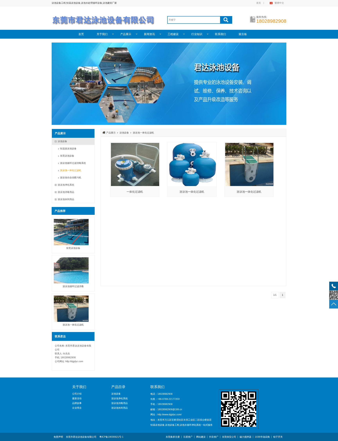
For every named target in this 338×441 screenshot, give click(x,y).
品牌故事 (77, 403)
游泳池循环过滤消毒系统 (73, 163)
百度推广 (188, 437)
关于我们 (102, 34)
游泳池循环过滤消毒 (73, 286)
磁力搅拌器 (245, 437)
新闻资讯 (149, 34)
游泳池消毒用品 (119, 403)
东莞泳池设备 (67, 155)
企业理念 (77, 408)
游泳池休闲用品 (119, 408)
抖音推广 (213, 437)
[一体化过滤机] (135, 164)
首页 (258, 3)
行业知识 (196, 34)
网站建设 (201, 437)
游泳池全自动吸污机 (70, 177)
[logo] (104, 18)
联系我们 (220, 34)
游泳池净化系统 (119, 398)
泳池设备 (124, 132)
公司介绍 (77, 393)
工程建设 (173, 34)
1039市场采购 (262, 437)
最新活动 (77, 398)
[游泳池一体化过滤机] (192, 164)
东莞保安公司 (229, 437)
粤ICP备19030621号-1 (111, 437)
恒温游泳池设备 (68, 148)
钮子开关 (278, 437)
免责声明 (58, 437)
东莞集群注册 (173, 437)
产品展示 (125, 34)
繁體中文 (279, 3)
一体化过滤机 (135, 191)
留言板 (243, 34)
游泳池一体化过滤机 (70, 170)
